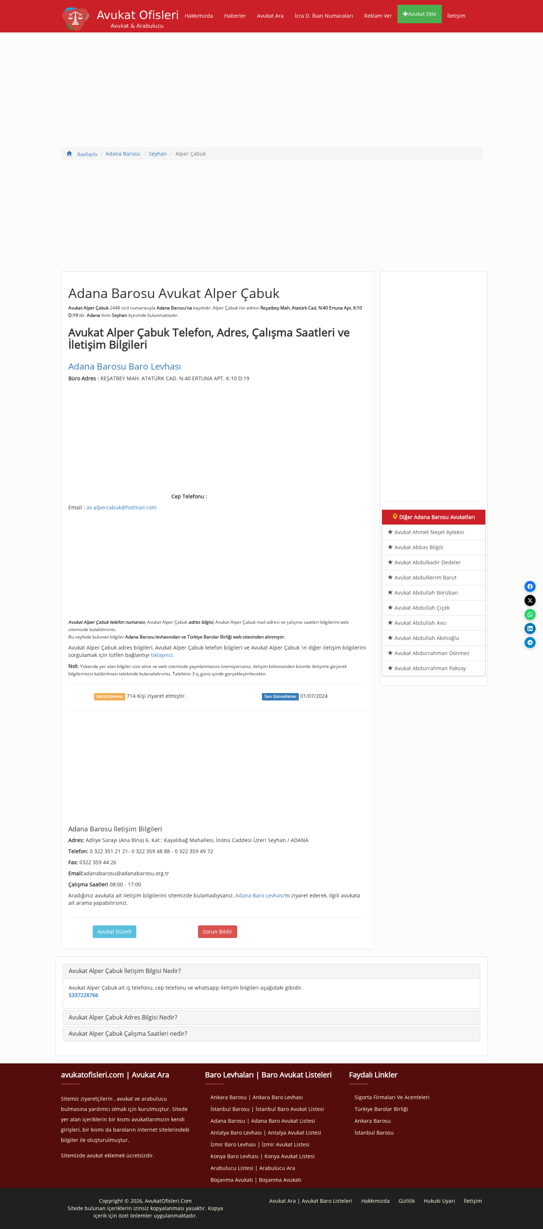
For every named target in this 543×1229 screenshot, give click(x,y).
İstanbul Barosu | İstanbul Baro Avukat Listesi (267, 1108)
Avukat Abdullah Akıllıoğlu (426, 637)
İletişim (456, 15)
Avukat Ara (270, 15)
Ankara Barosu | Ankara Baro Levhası (257, 1097)
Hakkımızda (199, 15)
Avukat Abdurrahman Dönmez (431, 653)
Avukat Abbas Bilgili (418, 547)
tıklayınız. (162, 654)
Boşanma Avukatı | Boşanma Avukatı (256, 1179)
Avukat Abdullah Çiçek (421, 607)
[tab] (271, 971)
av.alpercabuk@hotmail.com (121, 507)
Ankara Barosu (373, 1120)
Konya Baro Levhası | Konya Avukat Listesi (263, 1156)
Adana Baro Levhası (259, 895)
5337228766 (83, 994)
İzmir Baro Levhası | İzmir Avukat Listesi (260, 1144)
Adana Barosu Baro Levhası (124, 366)
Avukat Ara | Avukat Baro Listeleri (310, 1200)
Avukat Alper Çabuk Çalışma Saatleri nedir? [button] (128, 1033)
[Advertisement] (271, 91)
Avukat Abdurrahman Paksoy (429, 668)
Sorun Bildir (217, 931)
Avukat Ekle (422, 13)
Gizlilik (407, 1200)
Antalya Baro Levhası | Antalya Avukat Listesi (266, 1132)
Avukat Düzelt (115, 931)
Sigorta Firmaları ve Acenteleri (392, 1097)
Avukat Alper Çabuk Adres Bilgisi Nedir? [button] (123, 1017)
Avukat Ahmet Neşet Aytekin (428, 532)
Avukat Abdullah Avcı (420, 622)
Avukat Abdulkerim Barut (425, 577)
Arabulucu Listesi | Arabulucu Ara (253, 1167)
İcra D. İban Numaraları (324, 15)
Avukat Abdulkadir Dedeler (427, 562)
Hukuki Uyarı (439, 1200)
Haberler (235, 15)
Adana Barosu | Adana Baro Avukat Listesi (263, 1120)
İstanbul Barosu (374, 1132)
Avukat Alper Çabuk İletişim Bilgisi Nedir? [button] (125, 971)
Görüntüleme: (109, 696)
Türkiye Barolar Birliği (381, 1108)
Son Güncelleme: (280, 696)
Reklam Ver (378, 15)
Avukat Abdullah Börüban (425, 592)
